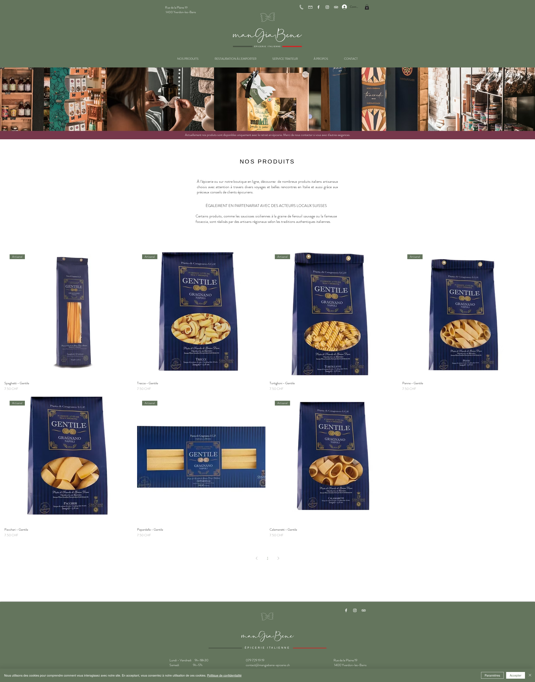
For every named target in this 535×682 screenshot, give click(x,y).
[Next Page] (278, 558)
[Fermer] (529, 675)
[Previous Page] (256, 558)
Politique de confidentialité (224, 675)
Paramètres (492, 675)
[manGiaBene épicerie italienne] (318, 7)
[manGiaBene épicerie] (346, 610)
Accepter (515, 675)
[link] (367, 7)
